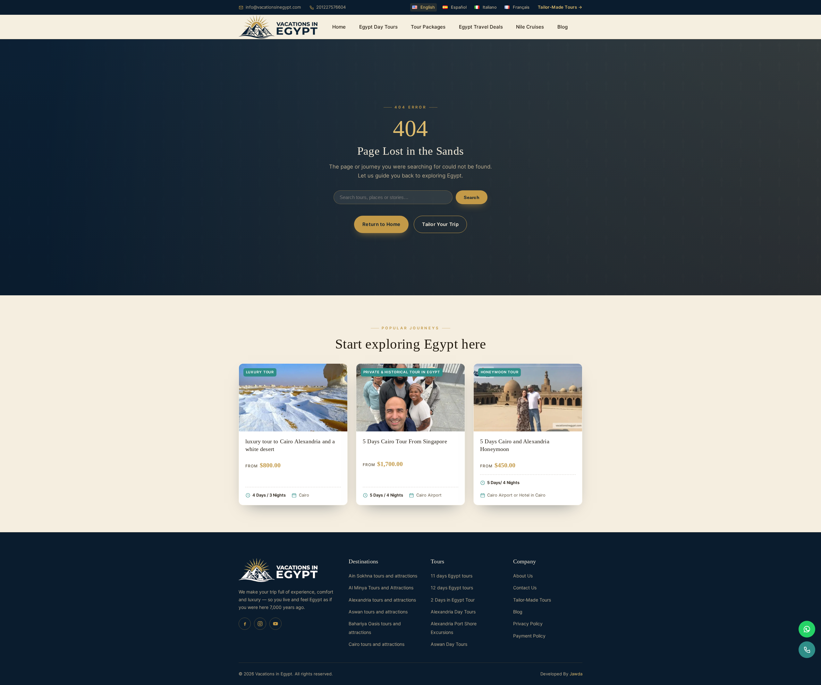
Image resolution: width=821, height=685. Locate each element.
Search (471, 197)
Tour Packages (428, 27)
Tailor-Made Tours (532, 600)
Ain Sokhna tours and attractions (383, 575)
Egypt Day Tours (378, 27)
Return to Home (381, 224)
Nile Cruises (530, 27)
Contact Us (525, 587)
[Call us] (807, 649)
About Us (523, 575)
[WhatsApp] (807, 629)
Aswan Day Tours (449, 644)
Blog (562, 27)
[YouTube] (275, 624)
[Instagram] (260, 624)
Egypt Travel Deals (481, 27)
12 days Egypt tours (452, 587)
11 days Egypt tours (451, 575)
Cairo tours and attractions (376, 644)
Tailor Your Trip (440, 224)
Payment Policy (529, 635)
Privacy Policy (528, 623)
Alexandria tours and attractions (382, 600)
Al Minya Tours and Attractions (381, 587)
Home (339, 27)
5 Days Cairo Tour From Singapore (405, 441)
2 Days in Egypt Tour (453, 600)
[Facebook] (245, 624)
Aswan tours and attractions (378, 611)
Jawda (576, 673)
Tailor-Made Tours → (560, 7)
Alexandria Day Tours (453, 611)
